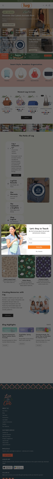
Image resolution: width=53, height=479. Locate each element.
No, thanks (39, 251)
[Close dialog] (50, 226)
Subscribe (39, 247)
